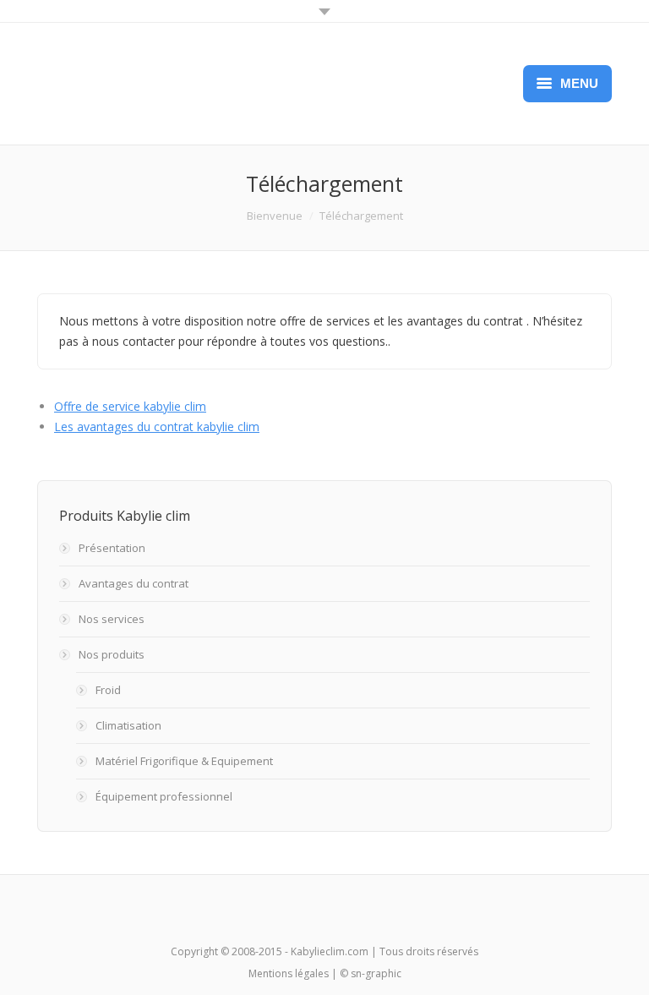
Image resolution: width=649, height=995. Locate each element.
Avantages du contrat (133, 583)
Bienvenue (275, 215)
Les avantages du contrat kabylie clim (156, 426)
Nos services (112, 618)
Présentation (112, 547)
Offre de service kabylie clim (130, 406)
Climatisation (128, 725)
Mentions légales (288, 973)
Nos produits (112, 654)
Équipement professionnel (163, 796)
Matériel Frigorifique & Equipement (184, 760)
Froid (108, 689)
